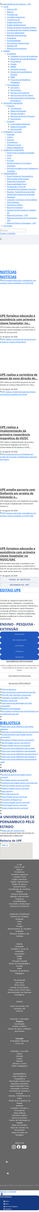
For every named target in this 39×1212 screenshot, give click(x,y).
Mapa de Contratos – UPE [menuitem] (17, 215)
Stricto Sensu (19, 985)
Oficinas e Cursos (19, 1063)
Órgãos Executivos (19, 879)
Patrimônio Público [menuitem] (15, 205)
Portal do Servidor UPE (19, 1006)
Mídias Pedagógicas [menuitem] (15, 147)
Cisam (19, 921)
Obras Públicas (19, 1113)
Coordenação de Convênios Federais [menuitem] (22, 30)
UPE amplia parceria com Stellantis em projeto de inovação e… (17, 493)
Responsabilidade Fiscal (19, 1086)
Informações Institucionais (19, 1081)
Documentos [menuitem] (15, 61)
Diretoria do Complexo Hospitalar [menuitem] (21, 153)
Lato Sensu (19, 982)
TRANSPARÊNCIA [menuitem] (10, 173)
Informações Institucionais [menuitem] (18, 179)
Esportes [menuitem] (10, 140)
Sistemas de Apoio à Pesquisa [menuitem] (22, 116)
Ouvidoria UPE (19, 1009)
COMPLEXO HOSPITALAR (19, 914)
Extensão (19, 1056)
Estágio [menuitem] (13, 64)
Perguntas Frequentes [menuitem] (16, 181)
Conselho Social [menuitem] (13, 20)
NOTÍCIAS (8, 271)
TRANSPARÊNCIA (19, 1074)
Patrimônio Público (19, 1115)
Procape (19, 926)
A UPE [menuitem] (5, 7)
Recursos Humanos (19, 1118)
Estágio (19, 956)
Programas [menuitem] (11, 38)
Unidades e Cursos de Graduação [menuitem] (24, 56)
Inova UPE (19, 1043)
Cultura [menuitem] (10, 137)
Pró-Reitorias (20, 872)
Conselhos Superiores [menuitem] (16, 17)
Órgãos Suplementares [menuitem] (16, 25)
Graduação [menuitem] (11, 53)
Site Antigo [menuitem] (7, 226)
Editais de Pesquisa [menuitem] (18, 111)
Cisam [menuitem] (9, 155)
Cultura (19, 1058)
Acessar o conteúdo (8, 1191)
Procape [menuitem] (10, 160)
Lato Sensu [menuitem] (14, 87)
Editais (19, 1001)
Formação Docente (19, 961)
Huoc (19, 924)
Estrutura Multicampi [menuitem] (15, 33)
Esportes (19, 1061)
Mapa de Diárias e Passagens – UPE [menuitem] (21, 223)
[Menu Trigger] (2, 1)
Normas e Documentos (19, 987)
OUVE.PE (19, 1011)
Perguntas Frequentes (19, 1083)
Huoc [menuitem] (9, 158)
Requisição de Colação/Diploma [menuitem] (23, 59)
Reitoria (19, 869)
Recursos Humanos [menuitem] (15, 207)
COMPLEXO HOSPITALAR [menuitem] (13, 150)
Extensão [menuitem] (10, 134)
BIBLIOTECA (10, 722)
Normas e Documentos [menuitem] (19, 93)
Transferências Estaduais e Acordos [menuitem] (21, 189)
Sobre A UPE (19, 867)
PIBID (19, 968)
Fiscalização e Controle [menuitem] (16, 186)
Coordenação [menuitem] (15, 108)
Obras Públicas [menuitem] (13, 202)
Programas (19, 899)
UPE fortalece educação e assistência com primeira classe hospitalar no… (17, 319)
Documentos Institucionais (20, 676)
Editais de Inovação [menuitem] (18, 127)
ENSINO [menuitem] (6, 51)
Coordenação (19, 1024)
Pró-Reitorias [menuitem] (12, 14)
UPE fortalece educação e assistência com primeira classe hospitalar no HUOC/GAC (17, 553)
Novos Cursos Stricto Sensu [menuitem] (21, 95)
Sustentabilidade (19, 901)
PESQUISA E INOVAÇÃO (19, 1019)
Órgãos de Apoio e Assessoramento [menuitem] (21, 27)
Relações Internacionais (19, 896)
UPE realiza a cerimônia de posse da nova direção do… (19, 376)
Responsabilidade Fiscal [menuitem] (16, 184)
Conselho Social (19, 877)
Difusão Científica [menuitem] (17, 113)
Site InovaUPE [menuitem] (16, 129)
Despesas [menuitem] (11, 197)
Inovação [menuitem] (10, 121)
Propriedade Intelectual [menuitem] (20, 124)
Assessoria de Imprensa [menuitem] (17, 48)
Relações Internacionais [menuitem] (16, 35)
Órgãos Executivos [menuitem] (14, 22)
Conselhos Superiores (19, 874)
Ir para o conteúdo (7, 233)
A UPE (19, 865)
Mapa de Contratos (19, 1125)
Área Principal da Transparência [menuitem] (20, 176)
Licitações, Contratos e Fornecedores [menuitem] (22, 200)
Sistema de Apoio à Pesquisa (19, 1029)
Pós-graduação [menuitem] (13, 85)
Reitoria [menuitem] (10, 12)
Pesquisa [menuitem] (10, 106)
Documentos (19, 954)
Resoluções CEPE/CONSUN (19, 683)
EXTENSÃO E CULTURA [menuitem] (12, 132)
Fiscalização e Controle (20, 1088)
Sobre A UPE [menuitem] (12, 9)
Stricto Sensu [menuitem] (15, 90)
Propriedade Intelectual (19, 1041)
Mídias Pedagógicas (19, 1066)
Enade (19, 959)
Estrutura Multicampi (19, 894)
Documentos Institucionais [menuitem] (18, 43)
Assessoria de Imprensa (19, 906)
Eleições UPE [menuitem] (12, 46)
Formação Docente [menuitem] (18, 69)
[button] (6, 1201)
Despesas (19, 1105)
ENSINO (19, 944)
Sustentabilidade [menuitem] (14, 40)
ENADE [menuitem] (13, 67)
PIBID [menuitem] (12, 77)
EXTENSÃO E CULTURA (19, 1051)
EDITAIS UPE (10, 590)
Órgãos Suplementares (19, 882)
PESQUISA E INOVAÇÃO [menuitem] (13, 103)
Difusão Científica (19, 1026)
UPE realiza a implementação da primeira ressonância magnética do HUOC (15, 432)
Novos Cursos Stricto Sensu (19, 990)
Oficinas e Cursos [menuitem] (14, 145)
